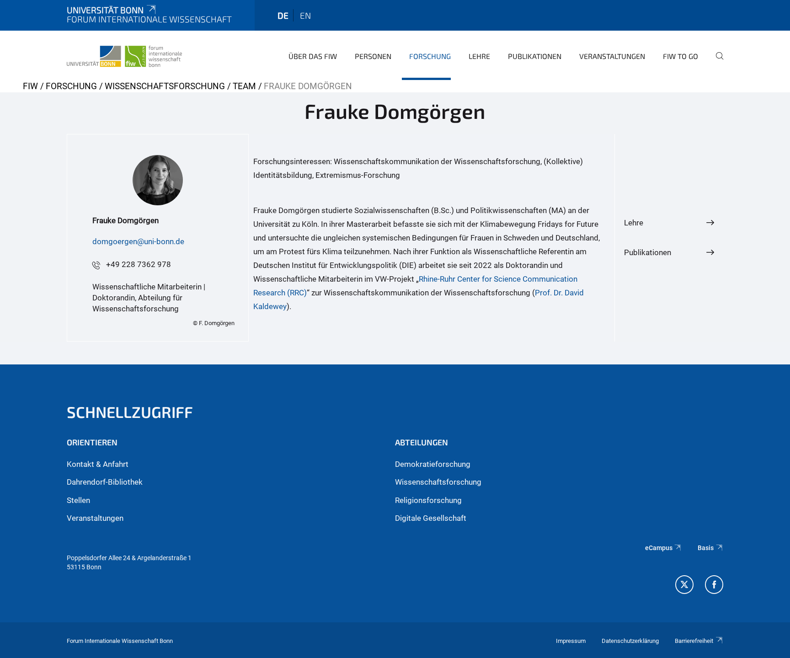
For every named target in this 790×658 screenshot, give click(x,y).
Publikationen (534, 56)
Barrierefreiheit (694, 640)
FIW (30, 86)
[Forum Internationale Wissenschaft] (124, 54)
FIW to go (680, 56)
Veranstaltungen (612, 56)
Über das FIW (312, 56)
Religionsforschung (428, 500)
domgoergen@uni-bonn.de (138, 241)
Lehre (479, 56)
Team (244, 86)
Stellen (78, 500)
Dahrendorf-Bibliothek (105, 482)
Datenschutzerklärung (630, 640)
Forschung (430, 56)
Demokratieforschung (432, 464)
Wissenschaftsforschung (165, 86)
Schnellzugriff (130, 411)
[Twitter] (684, 586)
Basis (706, 547)
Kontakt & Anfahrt (97, 464)
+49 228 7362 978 (138, 264)
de (283, 15)
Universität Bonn (105, 10)
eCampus (659, 547)
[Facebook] (714, 586)
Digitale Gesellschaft (430, 518)
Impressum (571, 640)
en (305, 15)
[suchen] (716, 62)
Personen (373, 56)
